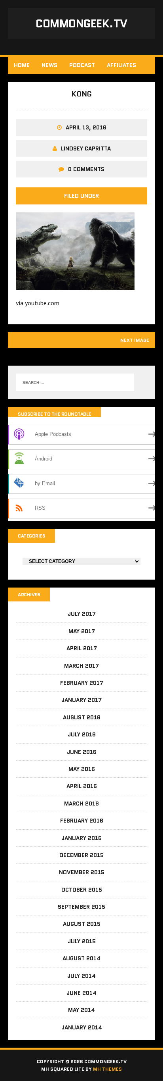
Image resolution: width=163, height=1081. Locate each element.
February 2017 (81, 683)
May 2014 (81, 1010)
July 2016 (82, 734)
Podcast (82, 65)
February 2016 (81, 821)
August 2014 (81, 958)
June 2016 (82, 752)
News (49, 65)
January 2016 (81, 838)
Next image (134, 340)
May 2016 (81, 769)
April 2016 (81, 786)
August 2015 (81, 924)
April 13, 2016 (86, 127)
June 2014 (81, 993)
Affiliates (121, 65)
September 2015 (81, 907)
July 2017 (82, 614)
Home (22, 65)
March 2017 (81, 666)
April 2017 (81, 648)
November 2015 (81, 872)
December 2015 (81, 855)
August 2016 (81, 717)
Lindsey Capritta (86, 148)
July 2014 (81, 976)
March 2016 (81, 803)
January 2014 (81, 1027)
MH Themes (107, 1069)
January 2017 (81, 700)
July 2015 (82, 941)
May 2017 (81, 631)
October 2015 (81, 890)
